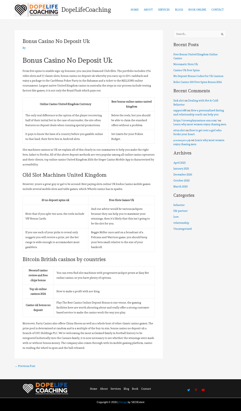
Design (123, 402)
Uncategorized (182, 228)
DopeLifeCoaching (86, 9)
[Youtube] (203, 388)
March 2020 (180, 186)
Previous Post (25, 366)
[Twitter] (188, 388)
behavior (179, 205)
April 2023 (179, 162)
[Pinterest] (196, 388)
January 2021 (181, 168)
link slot (178, 100)
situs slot (179, 130)
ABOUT (148, 9)
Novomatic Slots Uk (185, 64)
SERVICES (164, 9)
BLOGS (179, 9)
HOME (134, 9)
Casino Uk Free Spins (186, 70)
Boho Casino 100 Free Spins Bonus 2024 (197, 82)
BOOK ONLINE (197, 9)
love (176, 216)
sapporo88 (179, 110)
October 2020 (181, 180)
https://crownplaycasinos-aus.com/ (195, 120)
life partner (180, 210)
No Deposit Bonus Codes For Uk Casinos (198, 76)
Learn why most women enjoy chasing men (199, 124)
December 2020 (182, 174)
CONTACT (217, 9)
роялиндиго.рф (182, 140)
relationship (181, 222)
